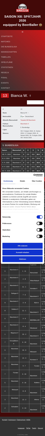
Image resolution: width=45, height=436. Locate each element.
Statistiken (7, 67)
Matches (5, 42)
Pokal (4, 78)
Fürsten (36, 366)
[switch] (40, 223)
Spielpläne (7, 62)
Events (5, 83)
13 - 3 (24, 358)
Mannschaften (9, 52)
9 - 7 (24, 366)
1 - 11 (24, 271)
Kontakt (5, 88)
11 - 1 (24, 287)
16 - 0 (24, 350)
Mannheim (16, 154)
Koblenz (37, 382)
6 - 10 (24, 342)
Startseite (7, 36)
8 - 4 (24, 326)
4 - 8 (24, 279)
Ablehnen (22, 259)
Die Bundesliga (9, 47)
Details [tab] (22, 181)
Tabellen (6, 57)
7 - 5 (24, 295)
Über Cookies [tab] (37, 181)
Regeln (5, 73)
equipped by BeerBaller (21, 24)
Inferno (36, 399)
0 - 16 (24, 382)
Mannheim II (25, 124)
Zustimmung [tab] (8, 181)
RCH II (36, 303)
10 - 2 (24, 334)
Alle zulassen (22, 246)
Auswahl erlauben (22, 252)
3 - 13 (24, 408)
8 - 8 (24, 391)
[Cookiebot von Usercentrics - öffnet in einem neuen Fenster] (33, 175)
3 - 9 (24, 303)
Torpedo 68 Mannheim (28, 120)
